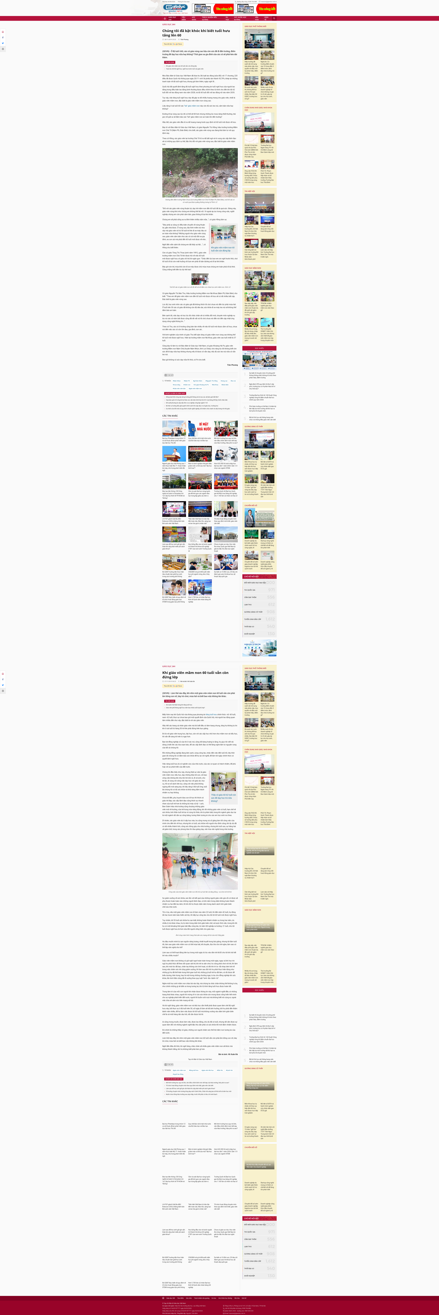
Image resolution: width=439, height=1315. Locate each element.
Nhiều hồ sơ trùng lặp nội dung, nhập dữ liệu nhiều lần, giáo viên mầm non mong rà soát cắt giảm (251, 334)
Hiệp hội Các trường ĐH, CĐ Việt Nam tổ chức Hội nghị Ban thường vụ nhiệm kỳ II (251, 231)
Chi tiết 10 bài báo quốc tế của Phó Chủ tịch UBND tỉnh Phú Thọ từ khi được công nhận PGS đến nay (251, 151)
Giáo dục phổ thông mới (255, 26)
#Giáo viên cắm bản (179, 388)
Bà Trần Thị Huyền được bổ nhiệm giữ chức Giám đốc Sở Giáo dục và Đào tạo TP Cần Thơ (258, 127)
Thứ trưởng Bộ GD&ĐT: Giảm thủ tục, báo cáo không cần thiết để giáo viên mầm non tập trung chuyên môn (267, 334)
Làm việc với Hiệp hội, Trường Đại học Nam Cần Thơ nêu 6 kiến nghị (267, 253)
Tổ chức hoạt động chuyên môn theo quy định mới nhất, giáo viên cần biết (225, 521)
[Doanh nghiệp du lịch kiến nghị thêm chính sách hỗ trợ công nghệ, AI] (251, 534)
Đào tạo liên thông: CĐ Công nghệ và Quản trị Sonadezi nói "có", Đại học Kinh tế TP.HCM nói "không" (173, 494)
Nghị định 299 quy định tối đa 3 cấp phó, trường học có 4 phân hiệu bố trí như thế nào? (262, 386)
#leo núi (233, 381)
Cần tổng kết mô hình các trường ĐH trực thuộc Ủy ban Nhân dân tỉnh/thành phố (251, 254)
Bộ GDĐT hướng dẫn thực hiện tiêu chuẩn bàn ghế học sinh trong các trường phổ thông (173, 574)
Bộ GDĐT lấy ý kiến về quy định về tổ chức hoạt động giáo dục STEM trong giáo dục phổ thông (174, 599)
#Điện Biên (225, 385)
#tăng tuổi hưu (193, 1225)
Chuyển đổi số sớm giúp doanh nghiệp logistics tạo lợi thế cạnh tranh (251, 565)
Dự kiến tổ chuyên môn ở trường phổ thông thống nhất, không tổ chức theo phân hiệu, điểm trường (262, 375)
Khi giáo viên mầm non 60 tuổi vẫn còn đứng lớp (181, 66)
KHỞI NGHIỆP (249, 634)
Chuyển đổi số (251, 505)
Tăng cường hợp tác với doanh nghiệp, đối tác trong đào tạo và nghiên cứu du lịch (257, 208)
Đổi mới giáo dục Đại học (255, 583)
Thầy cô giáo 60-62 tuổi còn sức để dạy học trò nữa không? (223, 798)
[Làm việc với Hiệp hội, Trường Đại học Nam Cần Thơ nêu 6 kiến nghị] (267, 243)
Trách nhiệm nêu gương (209, 18)
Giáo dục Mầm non (253, 268)
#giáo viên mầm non (195, 388)
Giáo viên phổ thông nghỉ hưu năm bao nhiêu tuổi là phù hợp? (185, 708)
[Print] (3, 49)
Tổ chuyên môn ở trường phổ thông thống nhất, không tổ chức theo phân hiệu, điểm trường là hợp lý (258, 43)
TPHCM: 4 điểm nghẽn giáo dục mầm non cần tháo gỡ (267, 306)
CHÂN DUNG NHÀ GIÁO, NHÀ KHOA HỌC (258, 108)
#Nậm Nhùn (177, 381)
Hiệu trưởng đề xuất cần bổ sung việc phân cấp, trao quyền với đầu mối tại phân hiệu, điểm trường (251, 67)
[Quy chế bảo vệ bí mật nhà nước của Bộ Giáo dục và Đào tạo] (200, 428)
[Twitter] (3, 43)
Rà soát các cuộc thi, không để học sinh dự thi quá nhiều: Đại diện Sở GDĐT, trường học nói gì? (251, 93)
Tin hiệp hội (250, 191)
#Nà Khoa (215, 385)
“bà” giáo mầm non (192, 106)
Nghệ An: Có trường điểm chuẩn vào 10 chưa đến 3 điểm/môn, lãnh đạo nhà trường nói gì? (267, 67)
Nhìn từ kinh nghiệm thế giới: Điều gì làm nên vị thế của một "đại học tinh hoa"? (200, 466)
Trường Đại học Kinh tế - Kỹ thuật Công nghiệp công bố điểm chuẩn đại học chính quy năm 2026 (263, 397)
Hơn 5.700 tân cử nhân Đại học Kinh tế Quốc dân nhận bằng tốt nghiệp (199, 599)
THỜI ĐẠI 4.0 (249, 626)
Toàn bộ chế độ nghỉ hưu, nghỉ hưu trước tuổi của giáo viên (184, 69)
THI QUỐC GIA (249, 590)
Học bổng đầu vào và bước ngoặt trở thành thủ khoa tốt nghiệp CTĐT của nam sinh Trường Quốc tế (200, 547)
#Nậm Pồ (187, 381)
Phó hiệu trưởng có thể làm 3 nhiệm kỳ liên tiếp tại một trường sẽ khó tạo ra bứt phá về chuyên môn (262, 408)
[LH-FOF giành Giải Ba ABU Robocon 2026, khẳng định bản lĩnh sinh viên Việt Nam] (174, 509)
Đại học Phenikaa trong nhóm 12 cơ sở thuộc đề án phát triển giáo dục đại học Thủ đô (173, 440)
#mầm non (186, 385)
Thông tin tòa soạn (184, 2)
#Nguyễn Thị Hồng (211, 381)
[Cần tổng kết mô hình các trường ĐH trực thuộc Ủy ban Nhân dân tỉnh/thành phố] (251, 243)
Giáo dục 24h (172, 18)
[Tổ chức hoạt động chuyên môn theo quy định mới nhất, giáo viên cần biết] (226, 509)
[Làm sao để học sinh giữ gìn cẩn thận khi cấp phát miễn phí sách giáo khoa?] (174, 534)
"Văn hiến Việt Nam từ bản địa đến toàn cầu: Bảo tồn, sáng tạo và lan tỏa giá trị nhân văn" (199, 521)
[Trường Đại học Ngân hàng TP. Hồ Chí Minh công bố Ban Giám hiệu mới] (267, 138)
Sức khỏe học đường (240, 18)
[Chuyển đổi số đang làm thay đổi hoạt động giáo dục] (267, 220)
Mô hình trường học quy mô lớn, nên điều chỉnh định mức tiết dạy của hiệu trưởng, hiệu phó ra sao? (226, 440)
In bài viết (170, 375)
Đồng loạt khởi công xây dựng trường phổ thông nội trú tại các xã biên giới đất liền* (192, 397)
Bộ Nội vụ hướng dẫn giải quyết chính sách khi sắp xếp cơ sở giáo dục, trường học (192, 406)
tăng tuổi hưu (211, 714)
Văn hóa (257, 18)
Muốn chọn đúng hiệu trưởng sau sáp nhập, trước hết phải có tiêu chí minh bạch (191, 1249)
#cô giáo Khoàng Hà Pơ (201, 385)
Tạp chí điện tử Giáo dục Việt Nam (200, 1214)
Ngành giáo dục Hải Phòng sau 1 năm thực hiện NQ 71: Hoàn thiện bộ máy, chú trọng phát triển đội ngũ (174, 467)
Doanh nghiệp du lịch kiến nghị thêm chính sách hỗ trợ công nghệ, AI (251, 544)
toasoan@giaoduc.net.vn (269, 2)
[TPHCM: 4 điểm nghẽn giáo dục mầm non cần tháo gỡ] (267, 296)
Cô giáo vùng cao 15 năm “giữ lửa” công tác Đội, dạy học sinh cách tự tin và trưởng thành (251, 489)
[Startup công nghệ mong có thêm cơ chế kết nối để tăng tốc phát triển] (267, 534)
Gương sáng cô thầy (254, 426)
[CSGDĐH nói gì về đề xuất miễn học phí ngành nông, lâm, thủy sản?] (200, 562)
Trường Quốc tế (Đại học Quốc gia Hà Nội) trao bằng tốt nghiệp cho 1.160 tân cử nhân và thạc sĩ (225, 493)
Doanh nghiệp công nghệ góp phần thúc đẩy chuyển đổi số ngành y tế (267, 565)
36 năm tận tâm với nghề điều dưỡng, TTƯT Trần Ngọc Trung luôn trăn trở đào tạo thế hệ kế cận (267, 491)
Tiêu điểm (184, 18)
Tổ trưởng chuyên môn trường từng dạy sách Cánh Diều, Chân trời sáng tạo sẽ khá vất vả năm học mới (198, 1246)
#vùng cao (224, 381)
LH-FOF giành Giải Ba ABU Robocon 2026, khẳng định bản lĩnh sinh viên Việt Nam (173, 521)
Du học (227, 18)
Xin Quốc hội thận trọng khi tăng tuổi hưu (179, 705)
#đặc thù (220, 1225)
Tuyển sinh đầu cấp (252, 619)
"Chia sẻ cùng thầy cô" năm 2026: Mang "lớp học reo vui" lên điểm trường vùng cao (258, 444)
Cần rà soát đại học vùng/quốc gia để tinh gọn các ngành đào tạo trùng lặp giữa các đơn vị (199, 493)
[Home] (3, 32)
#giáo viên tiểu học (208, 1225)
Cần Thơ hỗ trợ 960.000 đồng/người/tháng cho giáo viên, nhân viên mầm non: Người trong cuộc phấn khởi (258, 284)
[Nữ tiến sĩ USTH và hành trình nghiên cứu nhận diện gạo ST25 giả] (267, 455)
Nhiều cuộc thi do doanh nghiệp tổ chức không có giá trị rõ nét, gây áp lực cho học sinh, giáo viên (267, 93)
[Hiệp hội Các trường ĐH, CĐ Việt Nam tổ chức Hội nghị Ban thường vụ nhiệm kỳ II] (251, 220)
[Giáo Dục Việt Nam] (175, 9)
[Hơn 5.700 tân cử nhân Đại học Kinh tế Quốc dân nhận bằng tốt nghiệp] (200, 587)
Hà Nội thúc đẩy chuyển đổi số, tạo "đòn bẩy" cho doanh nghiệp (258, 524)
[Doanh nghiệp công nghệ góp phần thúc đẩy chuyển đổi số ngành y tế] (267, 555)
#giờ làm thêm (197, 381)
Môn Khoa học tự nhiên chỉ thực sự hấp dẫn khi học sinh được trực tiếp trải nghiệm (251, 466)
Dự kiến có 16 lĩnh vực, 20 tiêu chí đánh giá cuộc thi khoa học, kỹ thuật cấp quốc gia (225, 574)
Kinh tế (266, 18)
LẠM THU (248, 605)
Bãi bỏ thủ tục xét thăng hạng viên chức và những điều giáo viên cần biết (262, 418)
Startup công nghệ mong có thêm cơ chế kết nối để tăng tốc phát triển (267, 544)
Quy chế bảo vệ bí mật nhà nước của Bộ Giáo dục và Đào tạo (199, 439)
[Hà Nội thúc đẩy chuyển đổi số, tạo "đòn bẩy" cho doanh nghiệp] (259, 517)
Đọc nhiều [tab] (259, 348)
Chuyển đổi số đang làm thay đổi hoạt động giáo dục (267, 229)
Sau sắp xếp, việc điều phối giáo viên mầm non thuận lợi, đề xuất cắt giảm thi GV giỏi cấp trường (251, 309)
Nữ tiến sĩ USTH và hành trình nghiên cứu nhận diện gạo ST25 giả (267, 465)
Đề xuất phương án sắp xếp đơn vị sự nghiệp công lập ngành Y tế (186, 403)
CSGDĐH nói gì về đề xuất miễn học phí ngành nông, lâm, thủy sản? (199, 574)
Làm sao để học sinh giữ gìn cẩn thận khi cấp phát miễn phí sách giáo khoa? (173, 546)
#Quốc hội (229, 1225)
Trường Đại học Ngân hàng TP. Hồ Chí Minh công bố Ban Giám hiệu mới (267, 148)
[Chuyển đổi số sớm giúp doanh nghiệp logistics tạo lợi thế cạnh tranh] (251, 555)
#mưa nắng (176, 385)
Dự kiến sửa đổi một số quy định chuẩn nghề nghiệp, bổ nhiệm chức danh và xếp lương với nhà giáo (198, 409)
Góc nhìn (194, 18)
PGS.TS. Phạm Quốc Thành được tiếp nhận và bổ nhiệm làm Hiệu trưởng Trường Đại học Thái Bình (267, 176)
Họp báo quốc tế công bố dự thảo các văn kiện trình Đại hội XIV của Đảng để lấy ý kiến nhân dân (197, 400)
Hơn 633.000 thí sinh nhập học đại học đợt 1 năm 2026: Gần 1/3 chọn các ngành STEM (225, 466)
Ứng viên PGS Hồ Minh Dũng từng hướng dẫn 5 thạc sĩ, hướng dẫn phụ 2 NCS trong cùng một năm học (251, 176)
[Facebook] (3, 37)
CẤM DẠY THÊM (250, 597)
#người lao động (178, 1229)
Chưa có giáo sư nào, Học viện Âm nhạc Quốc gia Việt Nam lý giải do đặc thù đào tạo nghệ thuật (225, 547)
